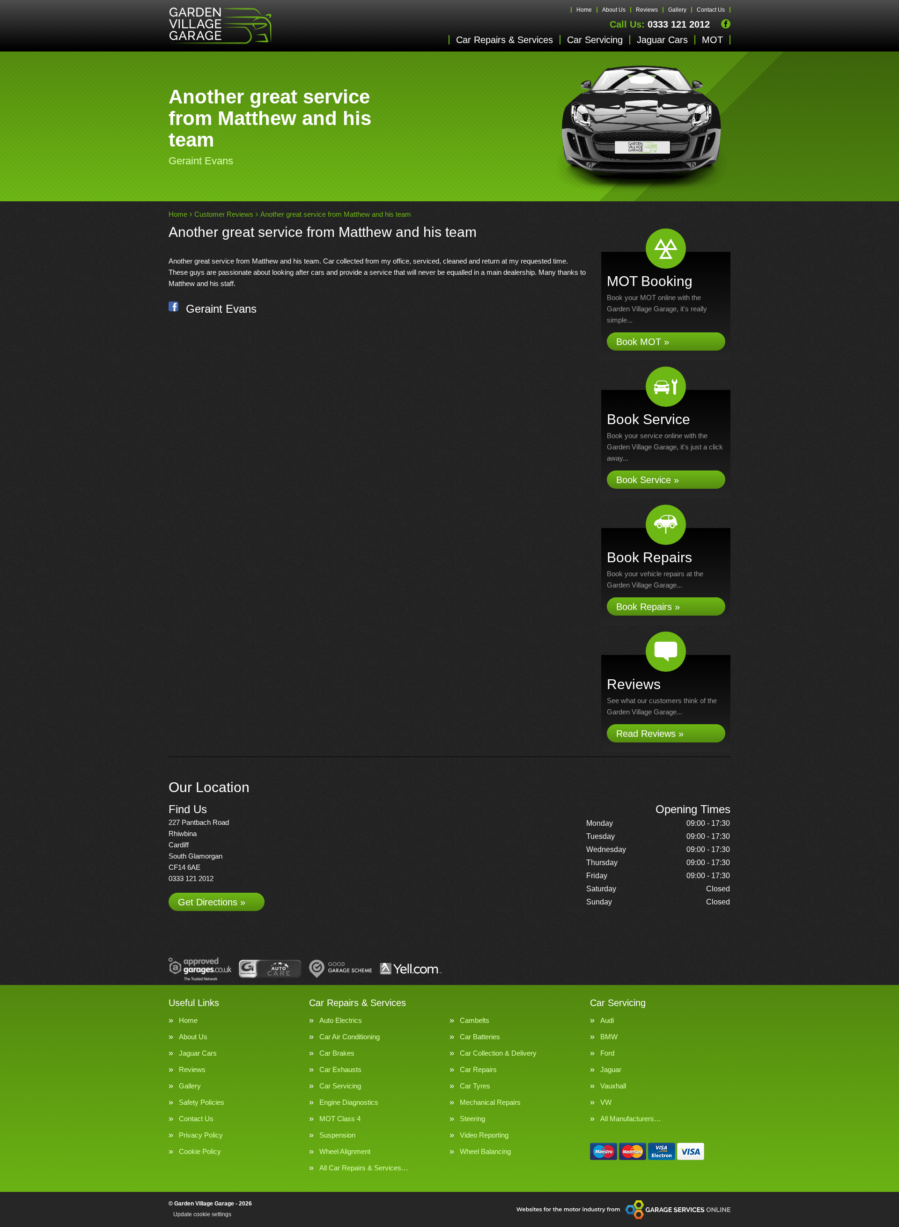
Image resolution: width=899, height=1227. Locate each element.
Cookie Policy (200, 1151)
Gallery (677, 10)
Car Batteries (480, 1036)
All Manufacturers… (630, 1118)
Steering (472, 1118)
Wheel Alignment (344, 1151)
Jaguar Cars (662, 39)
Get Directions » (211, 902)
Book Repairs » (648, 607)
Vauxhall (613, 1085)
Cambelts (474, 1020)
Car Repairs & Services (504, 39)
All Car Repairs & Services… (363, 1167)
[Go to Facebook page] (725, 24)
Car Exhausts (340, 1069)
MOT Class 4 (340, 1118)
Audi (607, 1020)
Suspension (337, 1135)
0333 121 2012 (660, 24)
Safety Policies (201, 1102)
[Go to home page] (220, 25)
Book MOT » (642, 342)
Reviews (647, 10)
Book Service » (647, 480)
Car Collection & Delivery (498, 1053)
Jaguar (610, 1069)
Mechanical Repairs (490, 1102)
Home (584, 10)
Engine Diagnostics (348, 1102)
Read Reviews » (650, 733)
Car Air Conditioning (349, 1036)
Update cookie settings (202, 1214)
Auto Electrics (340, 1020)
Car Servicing (595, 39)
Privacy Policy (201, 1135)
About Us (614, 10)
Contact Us (711, 10)
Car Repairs (478, 1069)
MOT (712, 39)
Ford (607, 1053)
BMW (609, 1036)
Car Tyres (475, 1085)
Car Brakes (336, 1053)
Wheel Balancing (485, 1151)
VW (606, 1102)
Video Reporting (484, 1135)
